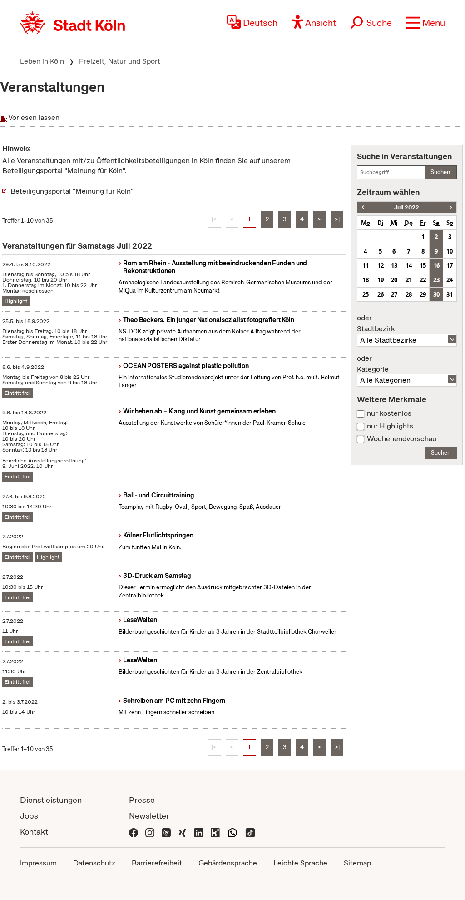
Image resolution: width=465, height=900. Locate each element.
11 (365, 265)
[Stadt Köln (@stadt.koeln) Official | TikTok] (250, 832)
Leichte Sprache (300, 863)
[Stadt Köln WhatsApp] (232, 832)
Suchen (440, 172)
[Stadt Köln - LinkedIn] (198, 832)
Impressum (38, 863)
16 (436, 265)
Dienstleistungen (51, 800)
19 (380, 280)
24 (449, 280)
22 (423, 280)
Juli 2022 (406, 207)
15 (423, 265)
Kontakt (34, 831)
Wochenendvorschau (401, 439)
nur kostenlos (389, 413)
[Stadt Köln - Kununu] (215, 832)
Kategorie (373, 364)
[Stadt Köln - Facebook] (133, 832)
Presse (142, 800)
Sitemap (357, 863)
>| (337, 219)
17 (449, 265)
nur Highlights (390, 426)
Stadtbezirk (376, 323)
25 (365, 294)
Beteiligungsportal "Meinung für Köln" (72, 191)
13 (394, 265)
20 (394, 280)
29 (423, 294)
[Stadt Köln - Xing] (182, 832)
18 (365, 280)
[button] (425, 22)
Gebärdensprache (227, 863)
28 (409, 294)
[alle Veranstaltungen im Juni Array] (363, 207)
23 (436, 280)
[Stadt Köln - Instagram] (149, 832)
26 (380, 294)
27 (394, 294)
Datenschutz (94, 863)
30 (436, 294)
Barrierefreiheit (157, 863)
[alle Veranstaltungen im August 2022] (450, 207)
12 (380, 265)
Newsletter (149, 815)
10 (449, 251)
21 (409, 280)
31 (449, 294)
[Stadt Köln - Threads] (166, 832)
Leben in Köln (42, 61)
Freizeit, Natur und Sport (119, 61)
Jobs (29, 815)
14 (409, 265)
